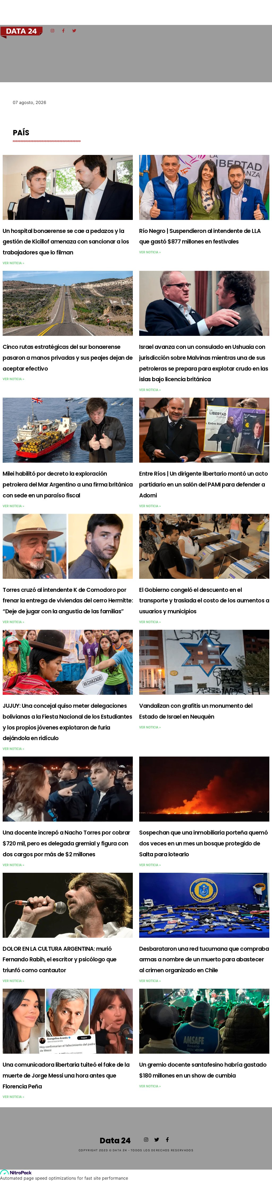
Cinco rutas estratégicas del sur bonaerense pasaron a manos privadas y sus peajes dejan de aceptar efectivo (68, 357)
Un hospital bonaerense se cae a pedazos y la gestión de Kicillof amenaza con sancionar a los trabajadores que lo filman (66, 242)
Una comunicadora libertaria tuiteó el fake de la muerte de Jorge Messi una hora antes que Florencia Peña (66, 1075)
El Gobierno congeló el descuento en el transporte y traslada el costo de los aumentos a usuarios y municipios (204, 600)
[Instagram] (52, 30)
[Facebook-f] (63, 30)
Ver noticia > (13, 263)
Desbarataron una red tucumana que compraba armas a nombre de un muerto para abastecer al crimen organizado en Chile (204, 959)
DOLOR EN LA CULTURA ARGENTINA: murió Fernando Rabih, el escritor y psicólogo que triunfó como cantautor (60, 959)
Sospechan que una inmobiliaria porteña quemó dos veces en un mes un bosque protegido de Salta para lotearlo (203, 843)
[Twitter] (74, 30)
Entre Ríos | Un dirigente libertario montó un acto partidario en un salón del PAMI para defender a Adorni (203, 484)
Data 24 (115, 1140)
